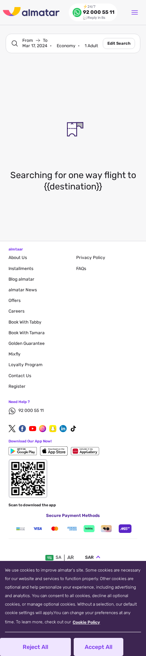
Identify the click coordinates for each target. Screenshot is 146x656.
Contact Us (20, 375)
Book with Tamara (27, 332)
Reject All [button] (35, 647)
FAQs (81, 268)
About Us (18, 257)
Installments (21, 268)
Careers (16, 311)
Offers (15, 300)
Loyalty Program (26, 364)
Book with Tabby (25, 322)
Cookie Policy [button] (86, 622)
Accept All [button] (98, 647)
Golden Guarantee (27, 343)
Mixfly (15, 354)
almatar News (23, 289)
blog (21, 279)
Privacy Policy (90, 257)
